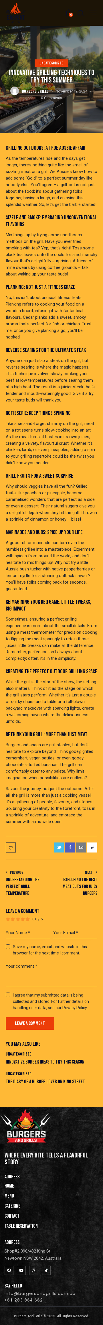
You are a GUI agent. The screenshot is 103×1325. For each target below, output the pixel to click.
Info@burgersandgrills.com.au (40, 1293)
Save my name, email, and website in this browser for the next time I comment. (50, 949)
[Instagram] (33, 1270)
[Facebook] (9, 1270)
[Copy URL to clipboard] (92, 847)
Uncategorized (51, 63)
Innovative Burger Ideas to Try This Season (45, 1062)
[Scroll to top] (93, 1315)
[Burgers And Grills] (46, 1270)
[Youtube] (21, 1270)
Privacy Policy (74, 1008)
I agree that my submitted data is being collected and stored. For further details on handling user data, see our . (51, 1001)
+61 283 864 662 (24, 1300)
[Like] (11, 847)
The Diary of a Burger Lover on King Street (45, 1082)
